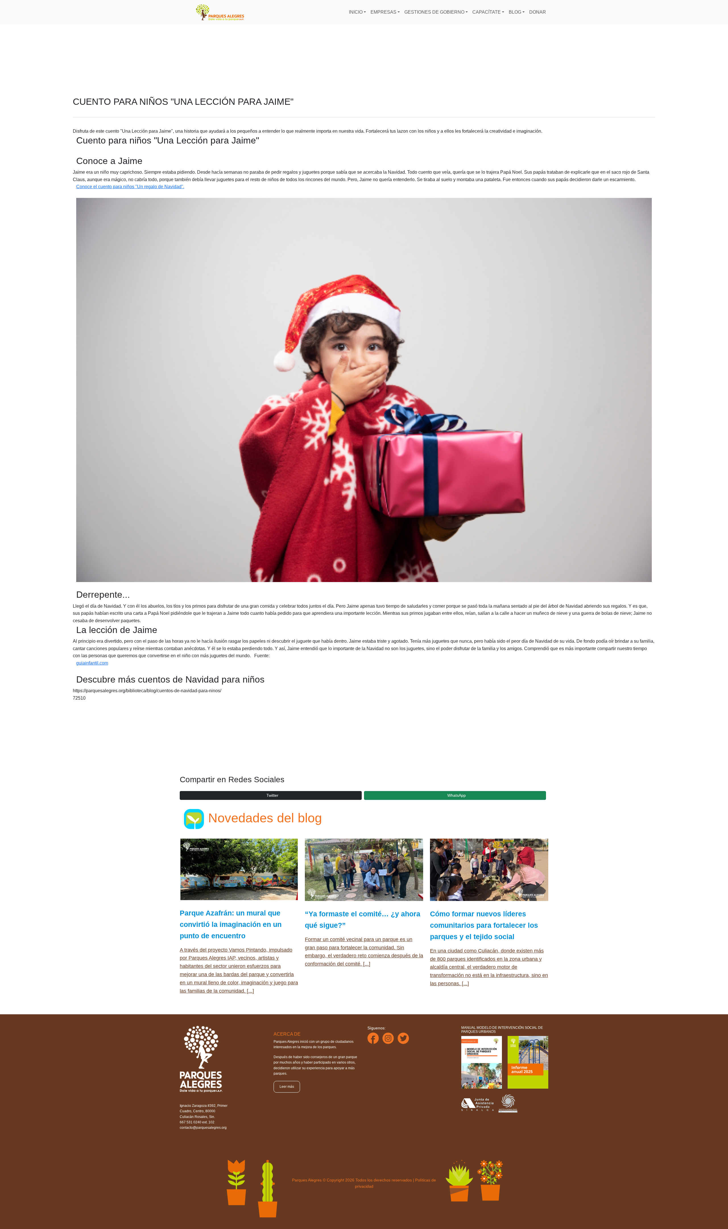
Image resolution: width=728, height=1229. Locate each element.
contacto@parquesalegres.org (203, 1128)
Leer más (287, 1087)
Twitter (272, 795)
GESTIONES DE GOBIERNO (434, 12)
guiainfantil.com (92, 663)
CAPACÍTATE (486, 12)
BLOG (515, 12)
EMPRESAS (383, 12)
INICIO (356, 12)
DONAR (537, 12)
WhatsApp (456, 795)
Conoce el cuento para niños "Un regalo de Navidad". (130, 186)
